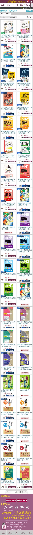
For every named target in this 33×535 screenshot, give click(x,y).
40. (24, 482)
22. (24, 275)
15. (8, 205)
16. (24, 204)
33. (8, 413)
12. (24, 157)
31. (8, 391)
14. (24, 181)
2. (24, 37)
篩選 (30, 11)
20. (24, 251)
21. (8, 274)
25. (8, 323)
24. (24, 299)
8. (24, 109)
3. (8, 60)
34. (24, 413)
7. (8, 109)
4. (24, 61)
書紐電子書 (3, 45)
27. (8, 345)
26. (24, 323)
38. (24, 459)
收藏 (16, 534)
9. (8, 132)
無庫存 (20, 161)
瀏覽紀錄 (23, 534)
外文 (16, 5)
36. (24, 436)
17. (8, 228)
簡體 (21, 5)
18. (24, 229)
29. (8, 368)
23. (8, 298)
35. (8, 436)
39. (8, 482)
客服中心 (10, 534)
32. (24, 390)
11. (8, 157)
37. (8, 459)
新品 (8, 5)
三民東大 (27, 5)
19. (8, 250)
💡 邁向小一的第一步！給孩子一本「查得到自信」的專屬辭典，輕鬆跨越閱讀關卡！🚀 (24, 8)
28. (24, 346)
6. (24, 85)
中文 (12, 5)
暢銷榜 (3, 5)
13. (8, 181)
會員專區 (30, 534)
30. (24, 369)
